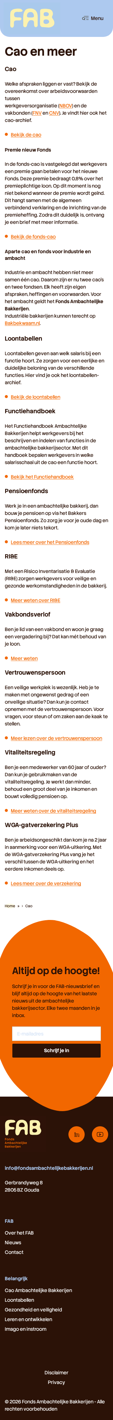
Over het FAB (19, 1233)
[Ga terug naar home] (32, 18)
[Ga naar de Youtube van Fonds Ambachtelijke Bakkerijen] (100, 1134)
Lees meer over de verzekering (46, 883)
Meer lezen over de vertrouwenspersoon (56, 738)
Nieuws (13, 1242)
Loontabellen (19, 1300)
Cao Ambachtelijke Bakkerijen (38, 1290)
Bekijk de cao (26, 135)
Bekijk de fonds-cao (33, 237)
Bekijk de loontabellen (35, 397)
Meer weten (24, 658)
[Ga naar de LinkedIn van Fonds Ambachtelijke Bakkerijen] (76, 1134)
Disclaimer (56, 1372)
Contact (14, 1252)
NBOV (65, 106)
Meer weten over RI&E (35, 600)
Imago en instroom (25, 1329)
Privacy (56, 1382)
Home (10, 906)
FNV (37, 113)
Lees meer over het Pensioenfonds (50, 542)
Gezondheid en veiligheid (33, 1310)
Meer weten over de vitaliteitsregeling (53, 811)
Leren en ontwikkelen (28, 1319)
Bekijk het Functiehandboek (42, 477)
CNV (54, 113)
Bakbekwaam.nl (22, 323)
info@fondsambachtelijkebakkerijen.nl (49, 1168)
